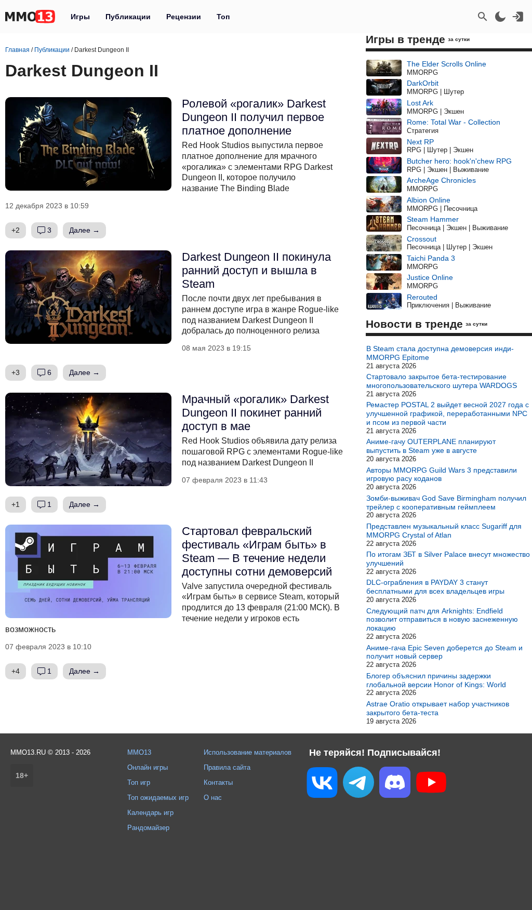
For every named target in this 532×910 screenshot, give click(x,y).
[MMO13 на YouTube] (431, 784)
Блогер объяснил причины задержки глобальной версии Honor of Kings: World (436, 680)
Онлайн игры (147, 767)
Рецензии (183, 16)
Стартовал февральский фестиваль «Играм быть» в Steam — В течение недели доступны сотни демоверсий (257, 551)
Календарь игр (150, 813)
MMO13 (139, 752)
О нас (213, 797)
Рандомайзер (148, 828)
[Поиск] (482, 16)
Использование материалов (247, 752)
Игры (80, 16)
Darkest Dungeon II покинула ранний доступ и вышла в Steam (256, 270)
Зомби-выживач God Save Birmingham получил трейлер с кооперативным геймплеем (446, 502)
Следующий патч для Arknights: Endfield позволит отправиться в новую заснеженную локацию (442, 620)
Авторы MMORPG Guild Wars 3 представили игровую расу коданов (441, 474)
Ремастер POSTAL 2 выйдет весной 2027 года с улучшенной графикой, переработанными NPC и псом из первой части (447, 413)
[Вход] (518, 16)
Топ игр (138, 782)
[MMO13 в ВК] (322, 784)
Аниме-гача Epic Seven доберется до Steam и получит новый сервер (444, 652)
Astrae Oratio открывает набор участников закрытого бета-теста (437, 708)
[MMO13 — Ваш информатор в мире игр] (30, 16)
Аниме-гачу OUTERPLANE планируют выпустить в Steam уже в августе (431, 445)
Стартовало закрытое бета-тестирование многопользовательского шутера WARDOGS (441, 381)
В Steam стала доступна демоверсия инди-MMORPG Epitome (440, 353)
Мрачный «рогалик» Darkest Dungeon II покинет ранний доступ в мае (255, 413)
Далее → (84, 230)
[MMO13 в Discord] (394, 784)
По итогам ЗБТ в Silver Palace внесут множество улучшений (448, 558)
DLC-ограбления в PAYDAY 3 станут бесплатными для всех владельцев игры (435, 586)
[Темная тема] (500, 16)
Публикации (128, 16)
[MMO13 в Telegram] (358, 784)
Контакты (218, 782)
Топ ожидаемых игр (158, 797)
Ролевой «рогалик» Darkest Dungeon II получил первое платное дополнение (254, 117)
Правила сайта (227, 767)
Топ (223, 16)
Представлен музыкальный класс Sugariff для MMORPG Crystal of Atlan (444, 530)
